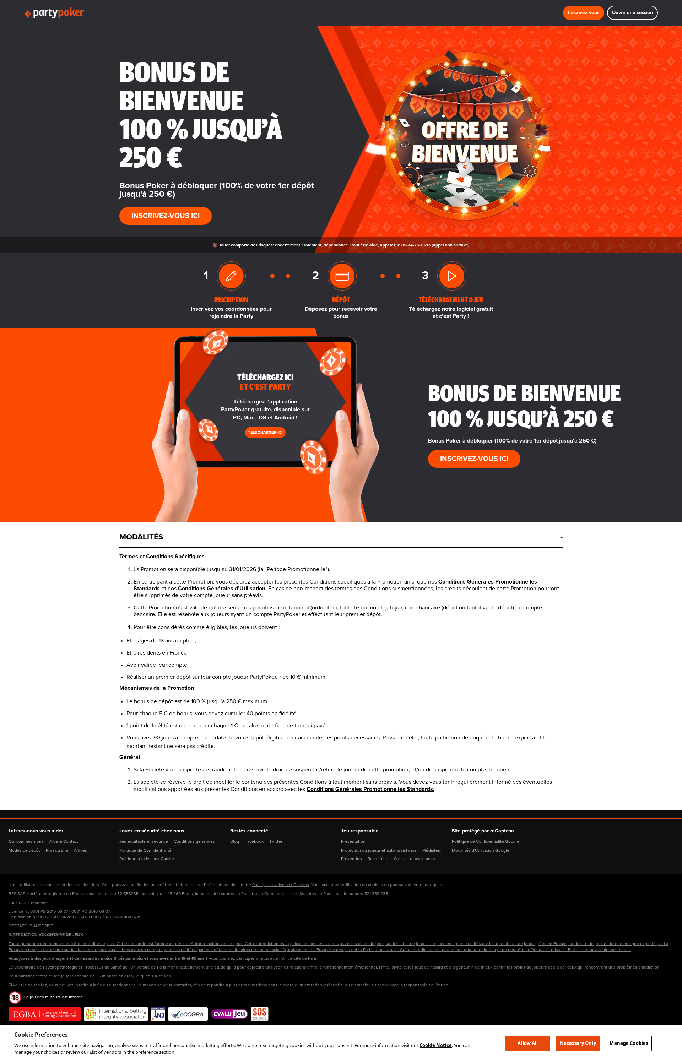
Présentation (353, 842)
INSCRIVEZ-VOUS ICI (165, 215)
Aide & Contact (63, 842)
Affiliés (80, 850)
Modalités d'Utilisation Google (480, 850)
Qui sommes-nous (26, 842)
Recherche (378, 859)
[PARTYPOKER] (54, 12)
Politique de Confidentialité (145, 850)
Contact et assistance (414, 859)
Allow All (528, 1043)
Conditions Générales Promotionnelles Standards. (370, 789)
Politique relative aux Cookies (280, 885)
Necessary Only (578, 1043)
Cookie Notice (436, 1045)
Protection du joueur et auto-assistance (379, 850)
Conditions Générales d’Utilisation (221, 588)
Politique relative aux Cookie (146, 859)
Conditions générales (194, 842)
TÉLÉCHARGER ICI (265, 432)
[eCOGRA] (188, 1014)
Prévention (351, 859)
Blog (234, 842)
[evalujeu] (229, 1014)
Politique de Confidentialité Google (485, 842)
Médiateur (432, 850)
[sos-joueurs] (260, 1014)
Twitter (275, 842)
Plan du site (57, 850)
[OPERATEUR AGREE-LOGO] (158, 1014)
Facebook (254, 842)
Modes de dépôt (24, 850)
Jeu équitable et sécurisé (143, 842)
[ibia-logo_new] (116, 1014)
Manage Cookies (629, 1043)
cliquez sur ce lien (153, 976)
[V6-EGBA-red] (45, 1014)
